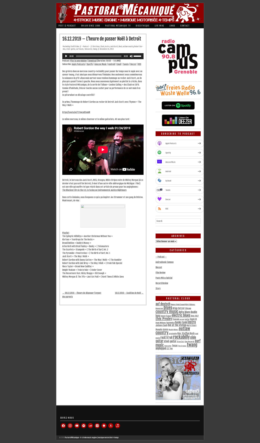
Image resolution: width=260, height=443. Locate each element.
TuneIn (126, 64)
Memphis (159, 329)
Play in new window (78, 60)
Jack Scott (114, 46)
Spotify (90, 64)
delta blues (184, 312)
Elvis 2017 (195, 316)
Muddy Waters (173, 330)
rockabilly (181, 337)
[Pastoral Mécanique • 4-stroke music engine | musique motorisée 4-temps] (129, 13)
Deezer (133, 64)
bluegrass (159, 308)
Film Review (160, 272)
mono (165, 329)
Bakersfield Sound (178, 304)
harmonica (170, 322)
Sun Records (189, 341)
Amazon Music (101, 64)
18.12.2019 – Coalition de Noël (129, 293)
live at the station (177, 325)
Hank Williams (161, 323)
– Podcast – (161, 257)
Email (119, 64)
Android (111, 64)
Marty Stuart (192, 325)
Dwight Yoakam (166, 316)
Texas (175, 345)
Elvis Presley (164, 319)
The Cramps (182, 346)
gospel (182, 319)
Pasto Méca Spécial (164, 278)
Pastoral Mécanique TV (117, 25)
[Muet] (131, 56)
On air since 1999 (90, 25)
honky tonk (181, 322)
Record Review (162, 283)
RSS (139, 64)
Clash (102, 46)
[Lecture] (66, 56)
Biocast (159, 267)
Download (92, 60)
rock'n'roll (166, 337)
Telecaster (88, 49)
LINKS (172, 25)
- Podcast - (86, 46)
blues (168, 307)
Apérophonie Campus (164, 262)
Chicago (188, 308)
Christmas (96, 46)
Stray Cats (180, 342)
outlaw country (128, 46)
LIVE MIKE (159, 25)
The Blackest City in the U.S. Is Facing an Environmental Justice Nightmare (94, 190)
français (175, 319)
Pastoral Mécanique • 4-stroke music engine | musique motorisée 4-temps (92, 438)
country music (167, 311)
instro (107, 46)
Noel (120, 46)
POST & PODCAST (67, 25)
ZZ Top (170, 348)
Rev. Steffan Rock (185, 333)
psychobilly (173, 334)
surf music (80, 49)
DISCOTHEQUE (142, 25)
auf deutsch (163, 304)
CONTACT (185, 25)
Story (158, 288)
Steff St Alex (75, 46)
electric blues (181, 315)
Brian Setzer (179, 308)
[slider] (138, 56)
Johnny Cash (161, 325)
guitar (187, 319)
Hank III (193, 319)
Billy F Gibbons (190, 305)
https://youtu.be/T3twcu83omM (76, 112)
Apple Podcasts (78, 64)
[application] (103, 56)
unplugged (161, 348)
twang (95, 49)
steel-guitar (70, 49)
